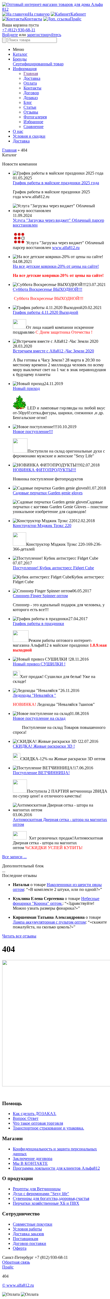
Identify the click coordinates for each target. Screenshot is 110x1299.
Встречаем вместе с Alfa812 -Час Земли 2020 (53, 351)
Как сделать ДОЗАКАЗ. (34, 1113)
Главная (30, 73)
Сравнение (33, 126)
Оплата (30, 83)
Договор (31, 93)
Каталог (20, 54)
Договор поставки (29, 1243)
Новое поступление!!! (33, 431)
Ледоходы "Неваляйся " (34, 695)
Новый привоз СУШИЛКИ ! (39, 664)
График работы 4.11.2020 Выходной (45, 312)
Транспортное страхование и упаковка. (48, 1128)
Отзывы (30, 112)
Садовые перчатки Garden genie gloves (47, 493)
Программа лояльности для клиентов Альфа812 (56, 1168)
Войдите (10, 34)
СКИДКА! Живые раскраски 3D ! (44, 746)
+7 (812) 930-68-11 (18, 30)
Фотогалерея (35, 117)
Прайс (8, 1267)
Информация (25, 68)
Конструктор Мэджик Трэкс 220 (42, 525)
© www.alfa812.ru (18, 1285)
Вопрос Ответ (25, 1118)
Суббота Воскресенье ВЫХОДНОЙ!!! (47, 289)
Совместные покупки (32, 1224)
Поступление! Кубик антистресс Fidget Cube (53, 568)
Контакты (32, 88)
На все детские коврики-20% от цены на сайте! (56, 266)
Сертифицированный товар (38, 64)
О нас (18, 131)
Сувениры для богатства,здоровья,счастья (51, 1198)
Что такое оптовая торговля (38, 1123)
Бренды (20, 59)
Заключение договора (32, 1158)
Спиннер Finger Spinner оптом (40, 595)
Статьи (29, 107)
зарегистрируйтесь (44, 34)
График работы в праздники (38, 623)
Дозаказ (30, 97)
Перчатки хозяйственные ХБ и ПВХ (46, 1203)
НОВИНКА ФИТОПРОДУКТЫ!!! (44, 470)
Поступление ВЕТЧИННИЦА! (41, 772)
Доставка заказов (28, 1234)
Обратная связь (16, 1262)
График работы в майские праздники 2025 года (56, 182)
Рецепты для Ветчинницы (37, 1189)
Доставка (31, 78)
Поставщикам (25, 1238)
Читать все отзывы (19, 936)
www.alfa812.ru (66, 247)
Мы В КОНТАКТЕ (30, 1163)
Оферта (19, 1248)
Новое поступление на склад (39, 718)
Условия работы (27, 1229)
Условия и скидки (29, 136)
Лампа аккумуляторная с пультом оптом (49, 922)
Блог (27, 102)
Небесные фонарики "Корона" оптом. (56, 901)
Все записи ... (14, 856)
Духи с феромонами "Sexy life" (41, 1193)
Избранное (33, 121)
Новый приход (26, 388)
